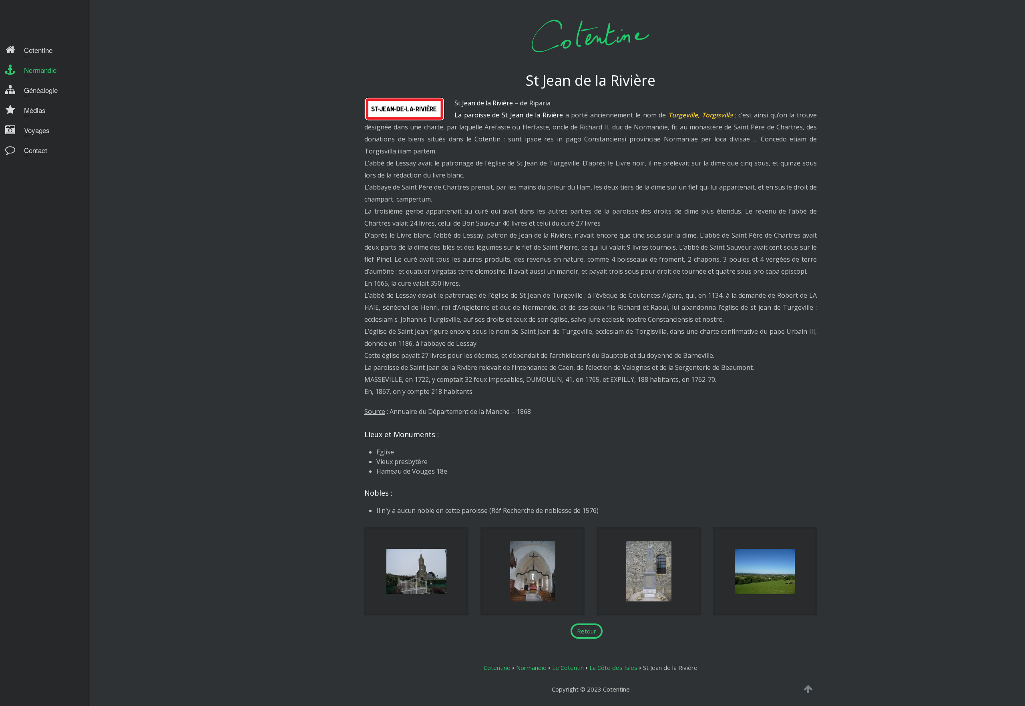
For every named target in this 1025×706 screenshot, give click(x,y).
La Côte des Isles (613, 668)
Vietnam (23, 228)
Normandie (531, 668)
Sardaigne (25, 213)
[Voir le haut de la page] (808, 689)
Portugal (24, 184)
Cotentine (497, 668)
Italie (19, 169)
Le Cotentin (568, 668)
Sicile (18, 198)
